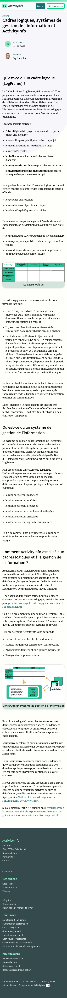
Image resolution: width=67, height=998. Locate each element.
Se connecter (55, 6)
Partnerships (8, 857)
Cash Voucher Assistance (14, 939)
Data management (11, 966)
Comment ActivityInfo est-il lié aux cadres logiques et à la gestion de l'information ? (33, 557)
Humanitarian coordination (15, 923)
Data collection (9, 962)
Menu (40, 6)
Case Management (11, 927)
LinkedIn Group (17, 985)
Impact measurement (12, 935)
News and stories (10, 853)
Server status (9, 981)
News (5, 15)
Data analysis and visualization (16, 970)
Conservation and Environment (17, 942)
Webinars (7, 891)
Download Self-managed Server (17, 907)
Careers (6, 860)
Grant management (11, 931)
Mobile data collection (12, 958)
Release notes (9, 904)
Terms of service (30, 981)
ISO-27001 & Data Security (14, 849)
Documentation (9, 887)
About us (6, 845)
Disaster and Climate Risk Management (21, 946)
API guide (6, 900)
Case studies (8, 883)
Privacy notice (48, 981)
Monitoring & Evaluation (14, 920)
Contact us (7, 871)
